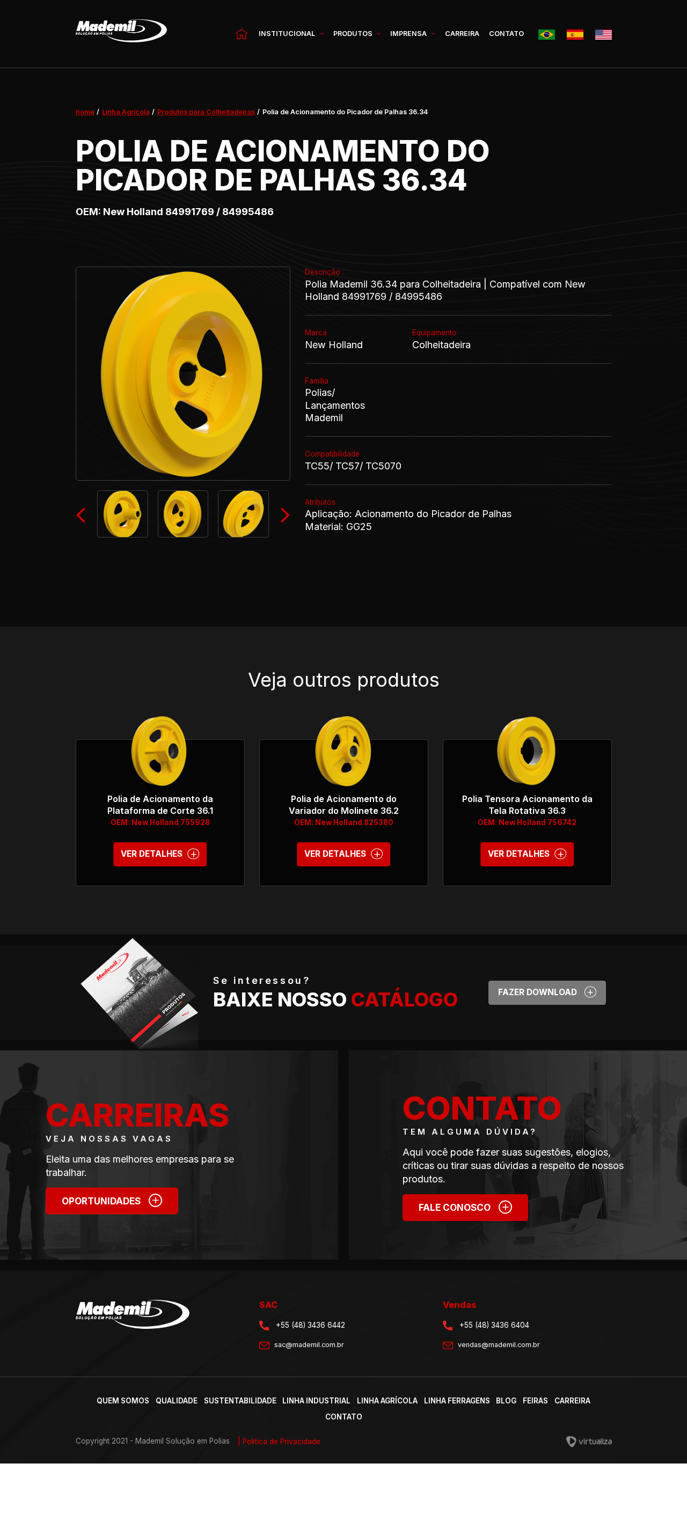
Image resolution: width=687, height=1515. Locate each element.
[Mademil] (121, 34)
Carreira (462, 34)
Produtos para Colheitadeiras (206, 112)
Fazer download (546, 991)
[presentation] (80, 514)
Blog (506, 1400)
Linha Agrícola (126, 112)
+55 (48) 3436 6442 (309, 1325)
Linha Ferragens (457, 1400)
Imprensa (409, 34)
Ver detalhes (159, 852)
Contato (506, 34)
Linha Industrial (316, 1400)
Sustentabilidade (240, 1400)
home (85, 112)
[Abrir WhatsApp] (660, 1488)
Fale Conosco (464, 1206)
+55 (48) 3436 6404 (493, 1325)
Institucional (288, 34)
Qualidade (177, 1400)
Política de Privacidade (279, 1441)
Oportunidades (111, 1199)
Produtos (353, 34)
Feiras (535, 1400)
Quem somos (123, 1400)
